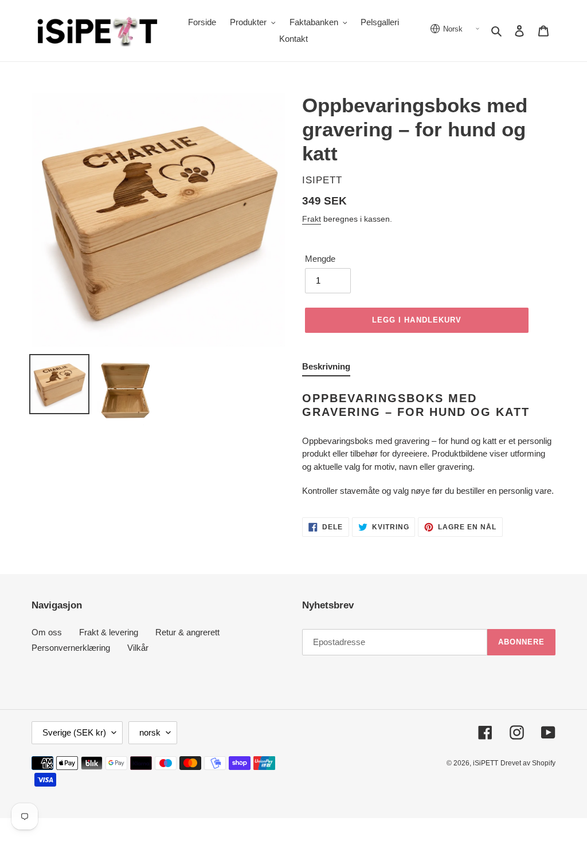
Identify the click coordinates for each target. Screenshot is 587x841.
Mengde (320, 259)
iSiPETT (485, 763)
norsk (150, 732)
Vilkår (137, 648)
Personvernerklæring (71, 648)
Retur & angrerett (187, 632)
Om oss (47, 632)
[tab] (326, 368)
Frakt (311, 218)
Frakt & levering (108, 632)
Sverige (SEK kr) (74, 732)
